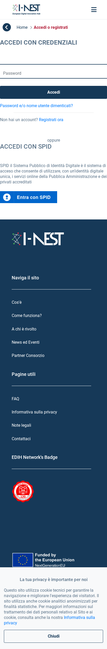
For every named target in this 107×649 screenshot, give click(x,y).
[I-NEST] (26, 9)
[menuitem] (53, 302)
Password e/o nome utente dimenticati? (36, 105)
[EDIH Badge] (23, 491)
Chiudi (53, 636)
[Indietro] (7, 27)
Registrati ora (51, 119)
